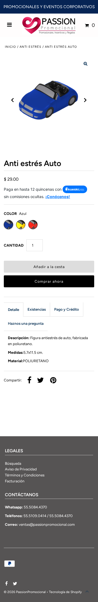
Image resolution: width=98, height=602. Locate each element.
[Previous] (13, 100)
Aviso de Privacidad (21, 469)
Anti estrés (30, 47)
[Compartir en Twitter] (40, 381)
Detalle (13, 309)
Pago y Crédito (66, 309)
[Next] (85, 100)
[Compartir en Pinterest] (53, 381)
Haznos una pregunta (26, 323)
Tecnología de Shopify (65, 592)
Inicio (10, 47)
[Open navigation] (9, 25)
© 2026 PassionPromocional (25, 592)
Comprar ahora (49, 281)
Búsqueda (13, 463)
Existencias (36, 309)
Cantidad (14, 245)
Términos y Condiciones (24, 475)
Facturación (14, 481)
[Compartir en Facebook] (29, 381)
